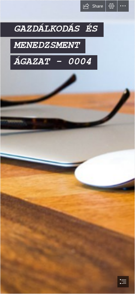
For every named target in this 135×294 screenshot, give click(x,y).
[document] (67, 147)
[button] (92, 6)
